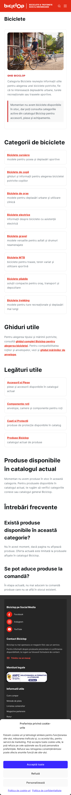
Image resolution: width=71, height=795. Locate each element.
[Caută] (59, 6)
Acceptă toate (35, 764)
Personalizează (35, 782)
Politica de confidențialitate (46, 790)
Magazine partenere (16, 711)
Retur (9, 716)
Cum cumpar (12, 695)
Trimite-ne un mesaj (20, 658)
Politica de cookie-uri (19, 790)
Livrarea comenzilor (16, 706)
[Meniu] (65, 5)
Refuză (35, 773)
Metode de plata (14, 701)
